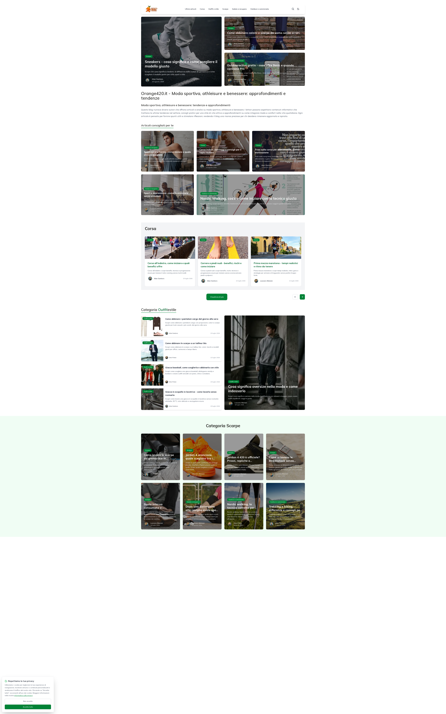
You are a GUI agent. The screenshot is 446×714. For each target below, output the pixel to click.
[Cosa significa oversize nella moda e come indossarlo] (264, 362)
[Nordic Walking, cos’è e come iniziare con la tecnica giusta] (251, 194)
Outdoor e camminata (259, 9)
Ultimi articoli (190, 9)
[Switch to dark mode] (298, 9)
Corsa (202, 9)
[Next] (302, 297)
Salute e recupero (239, 9)
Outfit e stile (213, 9)
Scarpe (225, 9)
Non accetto (28, 701)
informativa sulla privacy (23, 695)
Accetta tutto (28, 707)
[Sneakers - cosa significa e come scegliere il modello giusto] (181, 51)
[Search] (293, 9)
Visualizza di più (217, 297)
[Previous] (295, 297)
